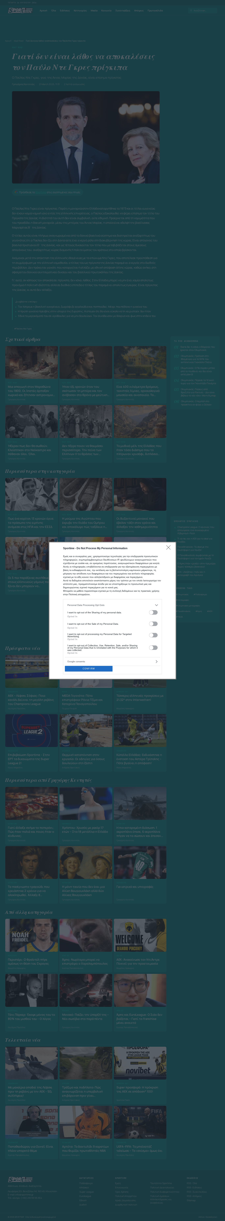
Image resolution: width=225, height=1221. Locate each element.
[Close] (169, 548)
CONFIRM (89, 668)
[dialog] (112, 610)
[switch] (153, 612)
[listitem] (112, 605)
